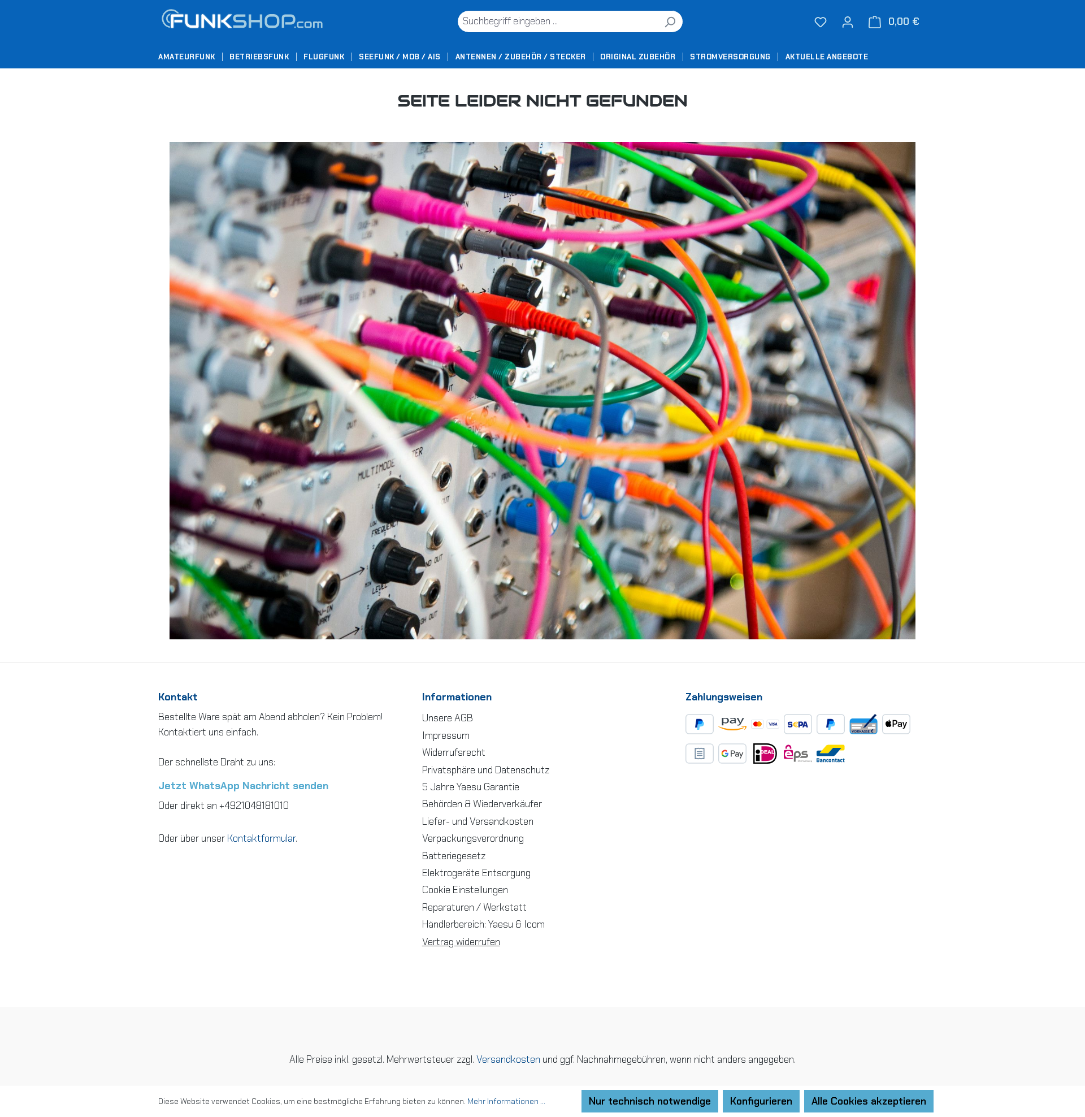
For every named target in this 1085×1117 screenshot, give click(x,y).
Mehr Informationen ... (506, 1101)
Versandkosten (508, 1059)
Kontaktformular (261, 838)
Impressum (446, 735)
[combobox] (557, 21)
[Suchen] (670, 21)
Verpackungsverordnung (473, 838)
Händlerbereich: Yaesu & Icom (483, 924)
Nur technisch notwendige (650, 1101)
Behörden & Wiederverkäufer (482, 804)
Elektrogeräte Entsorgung (476, 873)
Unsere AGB (447, 718)
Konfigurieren (761, 1101)
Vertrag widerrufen (461, 942)
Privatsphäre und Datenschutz (485, 770)
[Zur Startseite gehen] (245, 21)
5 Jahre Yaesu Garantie (470, 787)
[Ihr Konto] (847, 21)
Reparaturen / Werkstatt (474, 907)
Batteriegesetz (453, 856)
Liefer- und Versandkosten (477, 821)
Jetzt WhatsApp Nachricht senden (243, 786)
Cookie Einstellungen (465, 890)
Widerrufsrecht (453, 752)
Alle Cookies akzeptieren (868, 1101)
